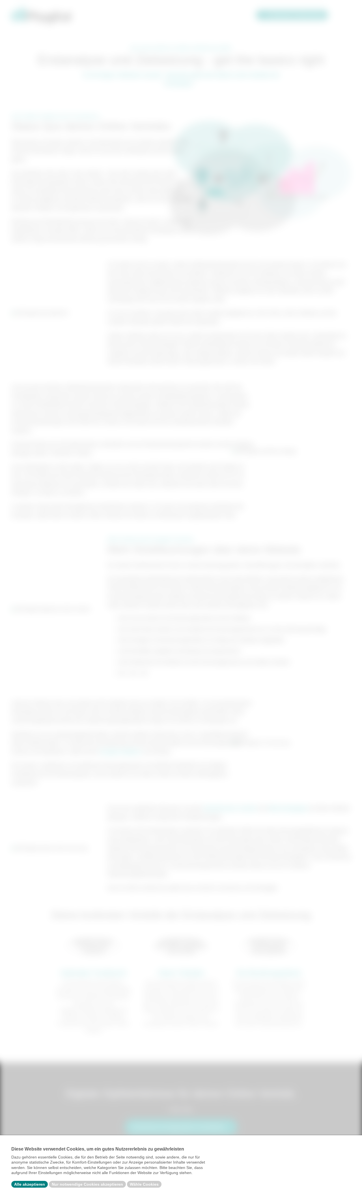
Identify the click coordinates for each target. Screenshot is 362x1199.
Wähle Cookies (144, 1184)
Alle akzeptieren (29, 1184)
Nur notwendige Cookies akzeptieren (87, 1184)
